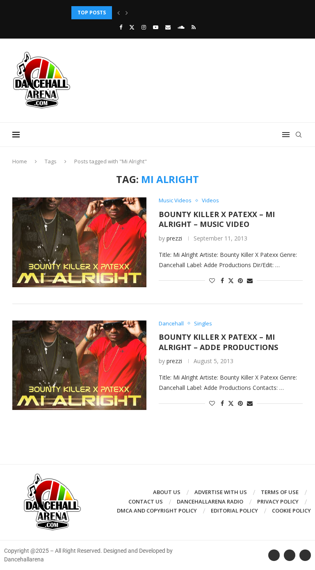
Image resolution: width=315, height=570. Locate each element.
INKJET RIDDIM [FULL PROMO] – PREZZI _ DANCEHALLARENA (145, 12)
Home (19, 161)
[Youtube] (155, 27)
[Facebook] (120, 27)
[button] (118, 12)
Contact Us (145, 501)
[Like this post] (212, 280)
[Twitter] (132, 27)
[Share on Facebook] (222, 280)
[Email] (168, 27)
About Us (166, 492)
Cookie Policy (291, 510)
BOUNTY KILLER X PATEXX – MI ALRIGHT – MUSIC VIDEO (217, 219)
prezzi (174, 238)
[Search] (298, 135)
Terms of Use (280, 492)
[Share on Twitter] (231, 280)
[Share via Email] (250, 280)
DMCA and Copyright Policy (157, 510)
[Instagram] (144, 27)
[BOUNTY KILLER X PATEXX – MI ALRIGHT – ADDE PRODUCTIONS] (79, 365)
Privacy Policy (278, 501)
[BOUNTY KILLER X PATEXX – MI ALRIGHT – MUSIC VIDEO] (79, 242)
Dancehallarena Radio (210, 501)
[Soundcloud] (181, 27)
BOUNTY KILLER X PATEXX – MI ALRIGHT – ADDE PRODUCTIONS (218, 342)
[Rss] (194, 27)
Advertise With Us (220, 492)
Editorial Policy (234, 510)
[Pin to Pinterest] (240, 280)
